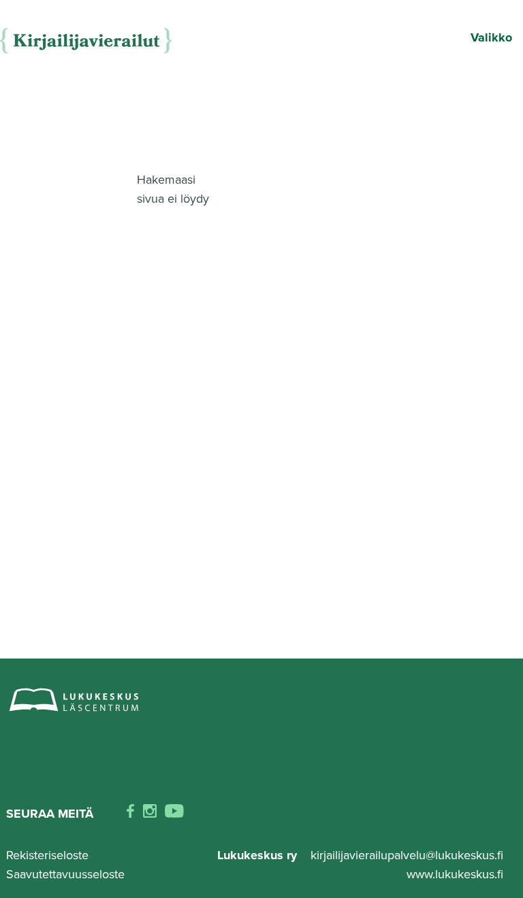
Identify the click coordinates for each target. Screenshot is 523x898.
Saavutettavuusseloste (65, 874)
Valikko (491, 37)
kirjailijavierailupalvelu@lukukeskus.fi (407, 855)
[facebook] (130, 813)
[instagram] (150, 813)
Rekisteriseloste (47, 855)
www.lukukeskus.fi (455, 874)
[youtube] (174, 813)
